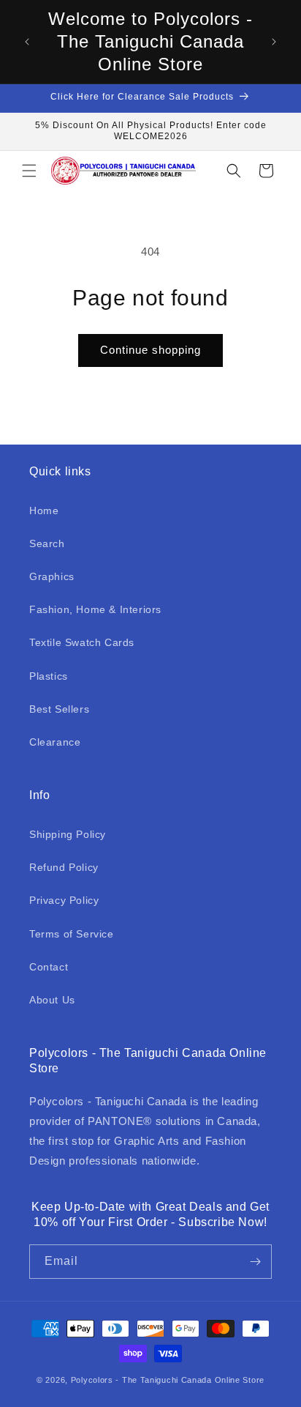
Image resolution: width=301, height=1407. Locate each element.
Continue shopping (150, 350)
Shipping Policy (67, 834)
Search (47, 543)
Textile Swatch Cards (81, 642)
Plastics (48, 676)
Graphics (52, 576)
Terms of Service (71, 934)
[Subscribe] (255, 1261)
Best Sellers (59, 709)
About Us (52, 1000)
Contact (48, 967)
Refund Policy (64, 867)
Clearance (54, 742)
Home (43, 510)
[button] (29, 171)
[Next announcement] (274, 42)
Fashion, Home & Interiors (95, 609)
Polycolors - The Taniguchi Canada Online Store (167, 1380)
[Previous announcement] (27, 42)
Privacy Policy (64, 900)
